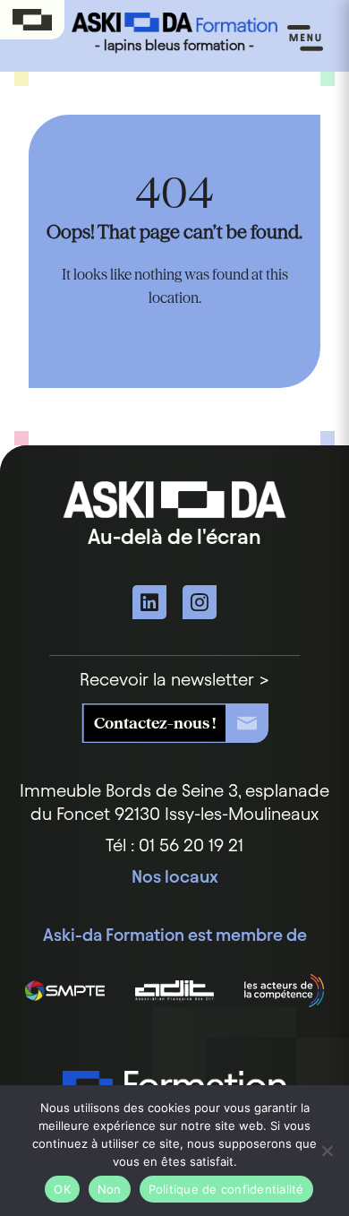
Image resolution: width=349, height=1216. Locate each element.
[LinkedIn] (149, 602)
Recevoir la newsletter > (174, 679)
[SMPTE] (64, 990)
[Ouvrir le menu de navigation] (305, 38)
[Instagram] (200, 602)
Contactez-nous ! (155, 722)
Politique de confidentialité (226, 1189)
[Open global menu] (32, 20)
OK (62, 1189)
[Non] (327, 1151)
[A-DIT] (175, 990)
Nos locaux (175, 876)
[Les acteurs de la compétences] (284, 990)
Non (110, 1189)
